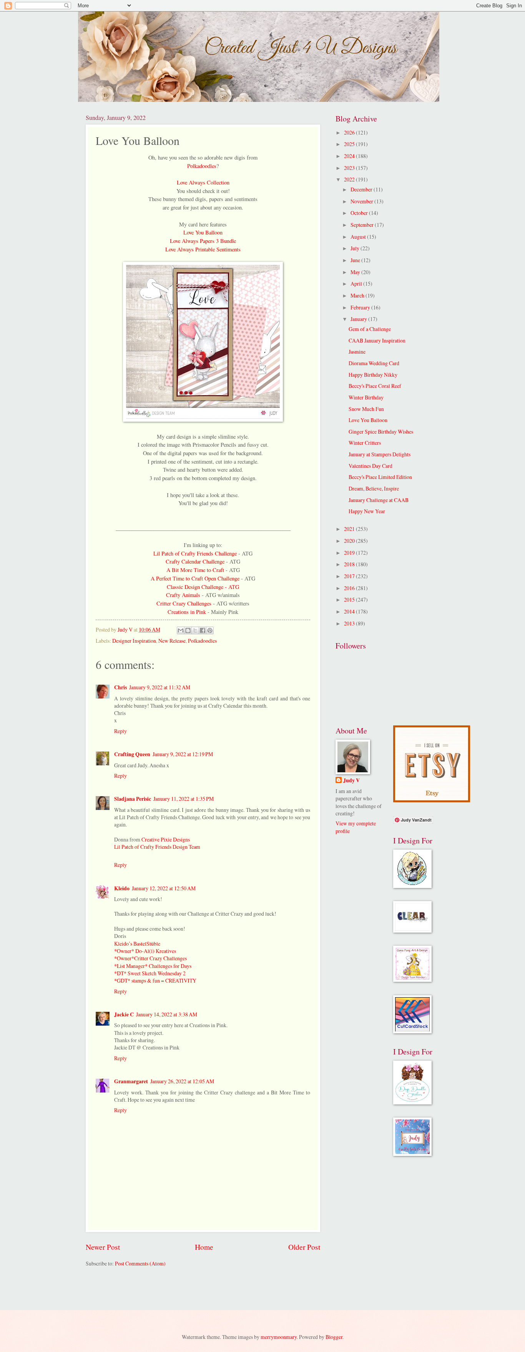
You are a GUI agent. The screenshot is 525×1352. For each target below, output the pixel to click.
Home (204, 1247)
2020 (350, 540)
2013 (350, 623)
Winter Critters (365, 442)
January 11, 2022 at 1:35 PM (183, 798)
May (356, 272)
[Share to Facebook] (202, 630)
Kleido (122, 888)
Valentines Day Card (370, 465)
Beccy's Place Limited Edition (380, 477)
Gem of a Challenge (370, 329)
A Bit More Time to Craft (195, 570)
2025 (350, 144)
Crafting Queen (132, 754)
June (356, 260)
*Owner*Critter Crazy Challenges (150, 958)
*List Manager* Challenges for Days (152, 966)
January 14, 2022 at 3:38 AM (166, 1014)
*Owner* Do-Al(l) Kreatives (145, 951)
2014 (350, 611)
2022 (350, 179)
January (359, 319)
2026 (350, 132)
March (358, 295)
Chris (120, 687)
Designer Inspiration (134, 640)
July (356, 248)
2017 (350, 576)
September (363, 224)
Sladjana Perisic (132, 799)
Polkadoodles (201, 166)
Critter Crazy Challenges (183, 603)
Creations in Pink (188, 611)
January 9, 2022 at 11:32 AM (159, 687)
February (361, 307)
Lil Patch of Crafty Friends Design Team (157, 846)
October (360, 212)
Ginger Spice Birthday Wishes (381, 431)
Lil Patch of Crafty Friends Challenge (195, 553)
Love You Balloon (203, 232)
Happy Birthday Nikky (373, 374)
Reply (120, 731)
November (362, 201)
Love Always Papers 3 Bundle (203, 240)
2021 (350, 528)
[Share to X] (195, 630)
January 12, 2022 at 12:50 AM (164, 888)
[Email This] (180, 630)
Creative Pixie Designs (165, 839)
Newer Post (103, 1247)
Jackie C (124, 1014)
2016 (350, 588)
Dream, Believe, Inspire (374, 488)
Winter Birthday (366, 397)
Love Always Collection (203, 182)
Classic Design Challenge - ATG (203, 586)
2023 (350, 167)
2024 (350, 156)
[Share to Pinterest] (210, 630)
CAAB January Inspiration (377, 340)
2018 (350, 564)
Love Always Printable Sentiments (203, 249)
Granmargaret (131, 1081)
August (359, 236)
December (362, 189)
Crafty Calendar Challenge (196, 561)
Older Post (304, 1247)
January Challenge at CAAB (379, 500)
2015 (350, 599)
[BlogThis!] (188, 630)
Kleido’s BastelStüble (137, 943)
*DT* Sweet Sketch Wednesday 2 (150, 973)
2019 (350, 552)
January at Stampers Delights (379, 454)
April (357, 283)
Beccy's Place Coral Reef (375, 385)
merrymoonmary (279, 1336)
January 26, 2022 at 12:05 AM (182, 1081)
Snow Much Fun (366, 408)
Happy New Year (367, 511)
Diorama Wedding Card (374, 363)
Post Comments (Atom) (140, 1263)
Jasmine (357, 351)
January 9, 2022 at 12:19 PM (183, 754)
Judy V (351, 780)
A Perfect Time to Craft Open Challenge (195, 578)
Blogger (334, 1336)
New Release (172, 640)
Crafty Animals (184, 595)
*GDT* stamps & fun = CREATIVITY (155, 980)
